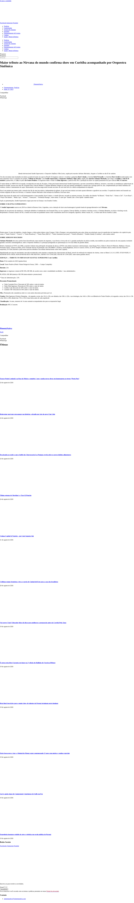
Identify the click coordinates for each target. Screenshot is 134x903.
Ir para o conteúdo (5, 1)
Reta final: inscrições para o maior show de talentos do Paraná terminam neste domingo (29, 703)
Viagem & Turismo (10, 30)
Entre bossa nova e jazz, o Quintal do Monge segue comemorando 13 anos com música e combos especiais (35, 753)
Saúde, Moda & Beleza (11, 37)
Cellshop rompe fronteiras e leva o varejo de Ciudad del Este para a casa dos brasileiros (29, 582)
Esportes (6, 31)
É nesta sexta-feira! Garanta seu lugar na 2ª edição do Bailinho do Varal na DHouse (27, 663)
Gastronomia (8, 28)
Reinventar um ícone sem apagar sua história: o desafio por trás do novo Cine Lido (27, 414)
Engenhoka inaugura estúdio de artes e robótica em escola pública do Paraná (25, 834)
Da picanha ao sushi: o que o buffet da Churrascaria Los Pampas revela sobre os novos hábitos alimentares (35, 455)
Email (2, 887)
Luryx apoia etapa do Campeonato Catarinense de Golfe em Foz (21, 794)
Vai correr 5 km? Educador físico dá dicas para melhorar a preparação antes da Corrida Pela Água (33, 623)
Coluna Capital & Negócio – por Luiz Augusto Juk (17, 536)
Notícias (6, 26)
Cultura (6, 35)
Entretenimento (8, 87)
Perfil (1, 332)
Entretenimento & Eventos (12, 33)
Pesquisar (3, 54)
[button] (67, 96)
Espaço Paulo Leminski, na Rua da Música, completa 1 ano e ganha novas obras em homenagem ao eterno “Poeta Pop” (39, 379)
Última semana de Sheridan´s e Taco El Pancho (15, 495)
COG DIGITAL (82, 902)
